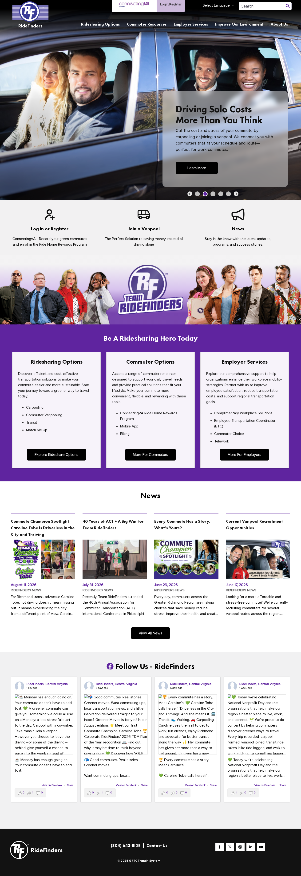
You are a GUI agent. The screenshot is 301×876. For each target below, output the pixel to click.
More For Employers (244, 454)
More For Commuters (150, 454)
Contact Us (157, 845)
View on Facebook (52, 785)
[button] (189, 193)
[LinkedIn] (250, 847)
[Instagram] (240, 847)
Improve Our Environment (239, 24)
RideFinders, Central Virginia (47, 684)
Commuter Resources (147, 24)
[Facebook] (219, 847)
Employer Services (191, 24)
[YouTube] (261, 847)
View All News (150, 633)
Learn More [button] (196, 168)
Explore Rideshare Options (56, 454)
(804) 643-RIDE (125, 845)
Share (70, 785)
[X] (230, 847)
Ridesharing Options (100, 24)
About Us (279, 24)
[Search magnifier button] (287, 6)
